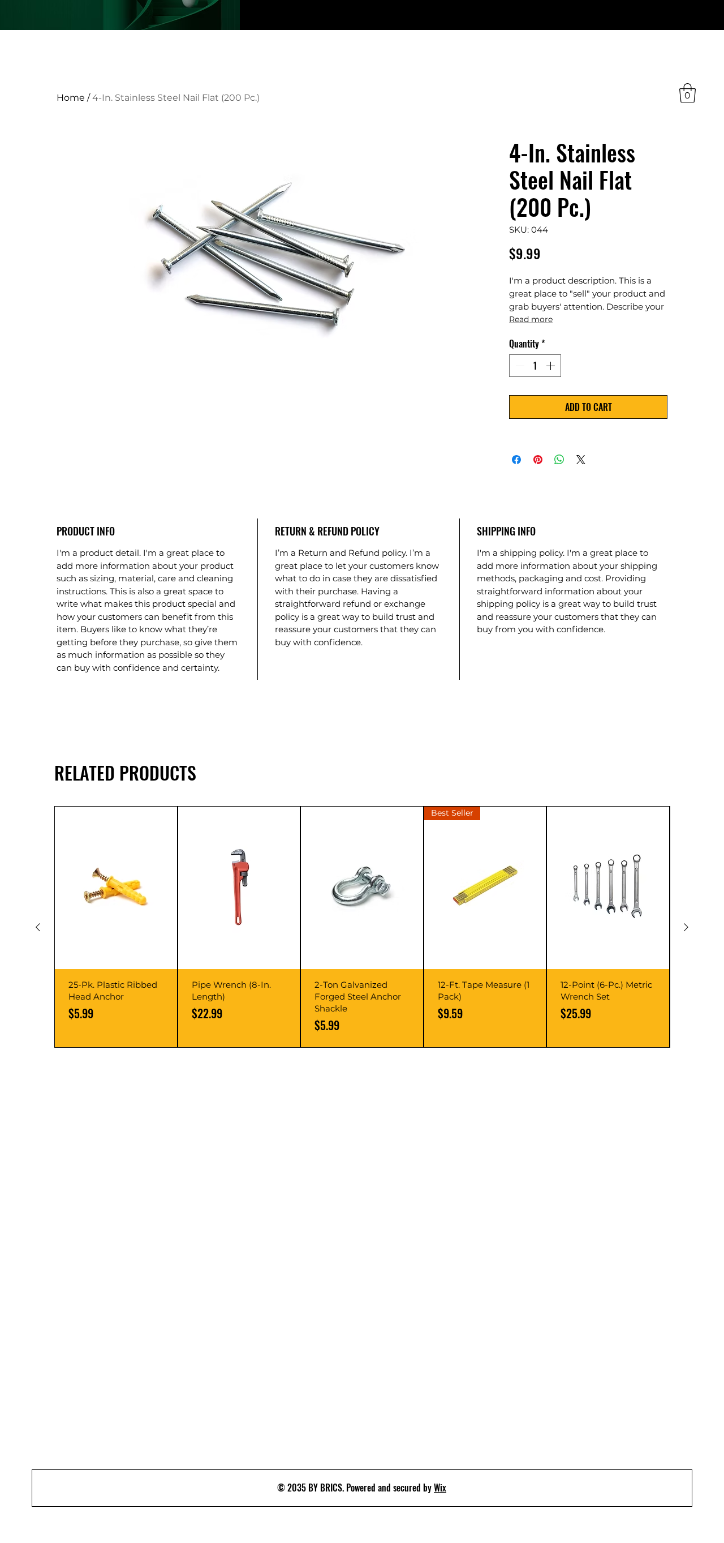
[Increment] (551, 365)
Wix (440, 1487)
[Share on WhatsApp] (559, 459)
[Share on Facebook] (516, 459)
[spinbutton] (535, 365)
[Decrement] (519, 365)
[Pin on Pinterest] (538, 459)
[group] (362, 926)
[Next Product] (686, 927)
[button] (687, 93)
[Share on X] (581, 459)
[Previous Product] (38, 927)
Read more (531, 319)
